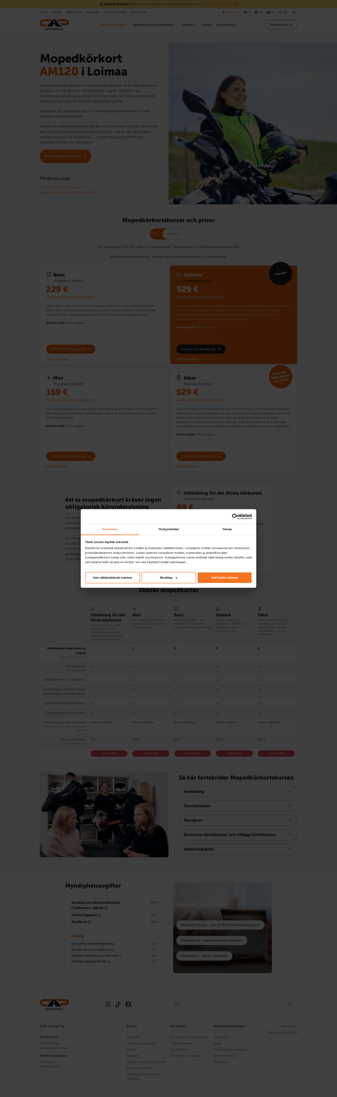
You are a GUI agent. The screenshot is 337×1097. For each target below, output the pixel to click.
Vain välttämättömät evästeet (112, 577)
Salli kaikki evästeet (224, 577)
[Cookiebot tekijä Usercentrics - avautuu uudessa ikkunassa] (235, 517)
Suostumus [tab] (110, 529)
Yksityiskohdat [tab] (168, 529)
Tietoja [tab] (227, 529)
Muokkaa (166, 577)
